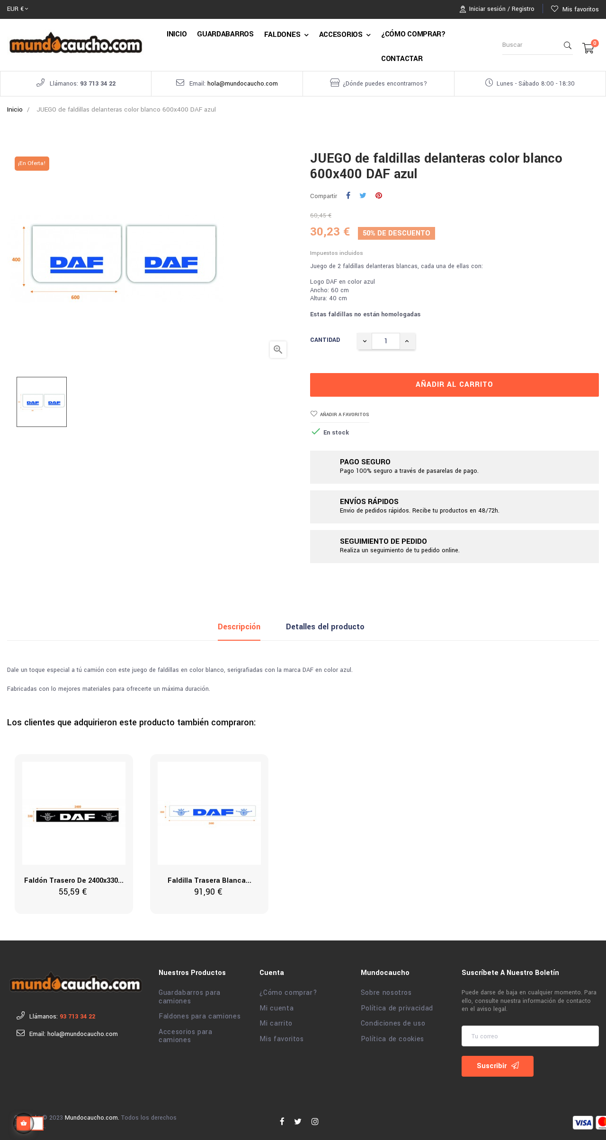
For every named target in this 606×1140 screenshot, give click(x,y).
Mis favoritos (281, 1039)
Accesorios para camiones (186, 1036)
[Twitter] (298, 1122)
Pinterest (378, 196)
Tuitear (362, 196)
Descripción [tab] (239, 626)
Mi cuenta (276, 1008)
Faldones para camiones (200, 1016)
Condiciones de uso (393, 1023)
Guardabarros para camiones (190, 997)
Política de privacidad (397, 1008)
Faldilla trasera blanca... (209, 881)
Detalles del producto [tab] (325, 626)
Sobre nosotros (386, 993)
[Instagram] (315, 1122)
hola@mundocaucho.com (242, 83)
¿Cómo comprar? (288, 993)
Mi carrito (276, 1023)
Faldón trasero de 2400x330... (74, 881)
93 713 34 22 (98, 83)
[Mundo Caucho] (75, 981)
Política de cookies (392, 1039)
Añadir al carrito (454, 384)
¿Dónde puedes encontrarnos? (385, 83)
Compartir (348, 196)
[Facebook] (282, 1122)
